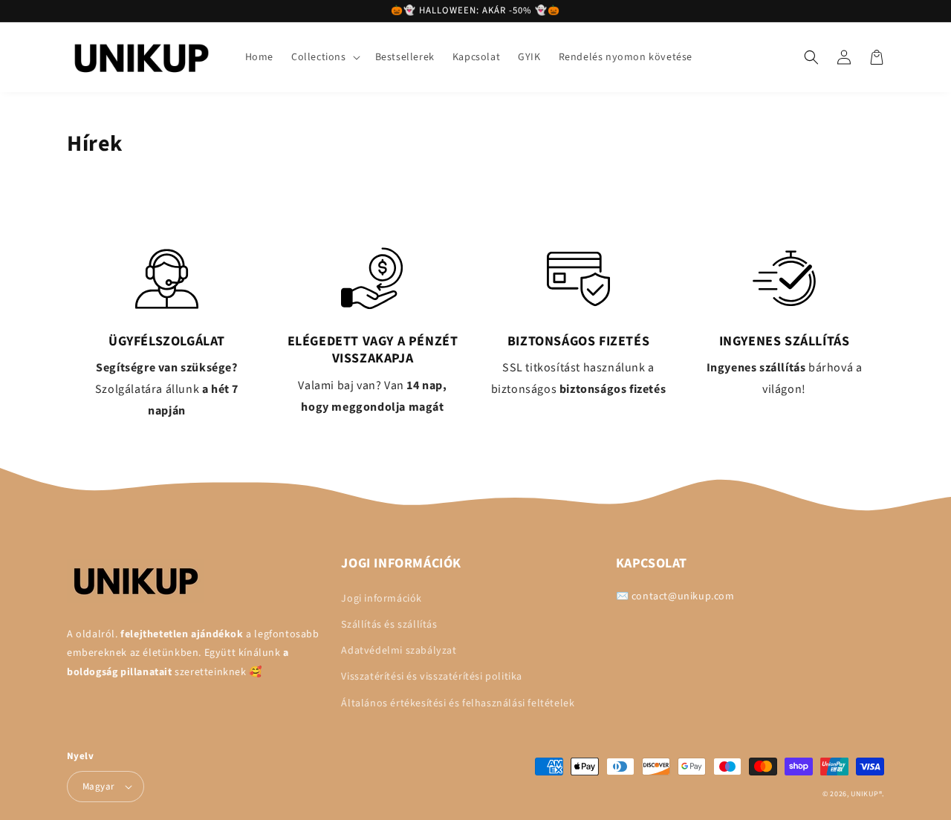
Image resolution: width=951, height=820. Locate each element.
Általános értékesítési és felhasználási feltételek (457, 703)
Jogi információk (381, 598)
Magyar (98, 786)
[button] (324, 57)
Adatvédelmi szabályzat (398, 650)
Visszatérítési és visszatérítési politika (431, 676)
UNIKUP (864, 794)
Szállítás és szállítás (389, 624)
